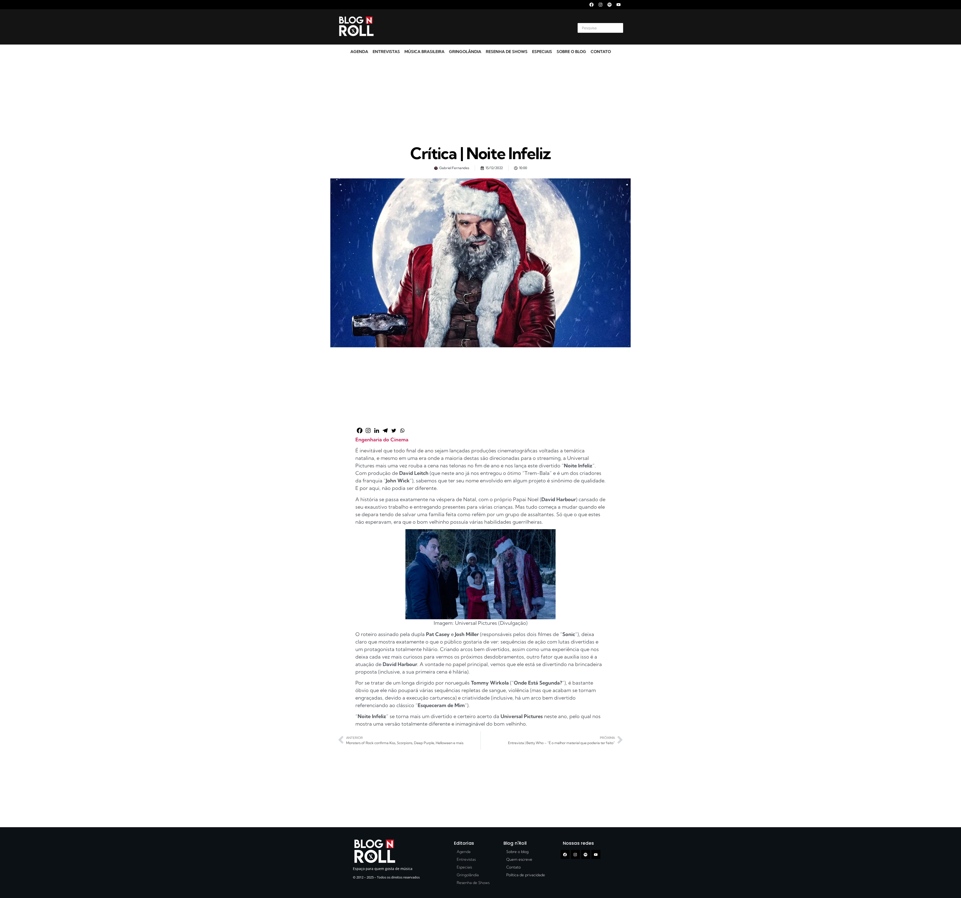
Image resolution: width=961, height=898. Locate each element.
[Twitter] (393, 430)
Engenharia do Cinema (381, 439)
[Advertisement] (474, 27)
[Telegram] (385, 430)
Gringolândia (465, 51)
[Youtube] (618, 5)
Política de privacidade (525, 874)
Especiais (542, 51)
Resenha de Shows (507, 51)
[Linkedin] (376, 430)
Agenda (359, 51)
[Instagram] (600, 5)
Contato (601, 51)
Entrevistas (386, 51)
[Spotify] (609, 5)
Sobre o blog (571, 51)
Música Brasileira (424, 51)
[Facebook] (591, 5)
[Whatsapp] (402, 430)
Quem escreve (519, 859)
